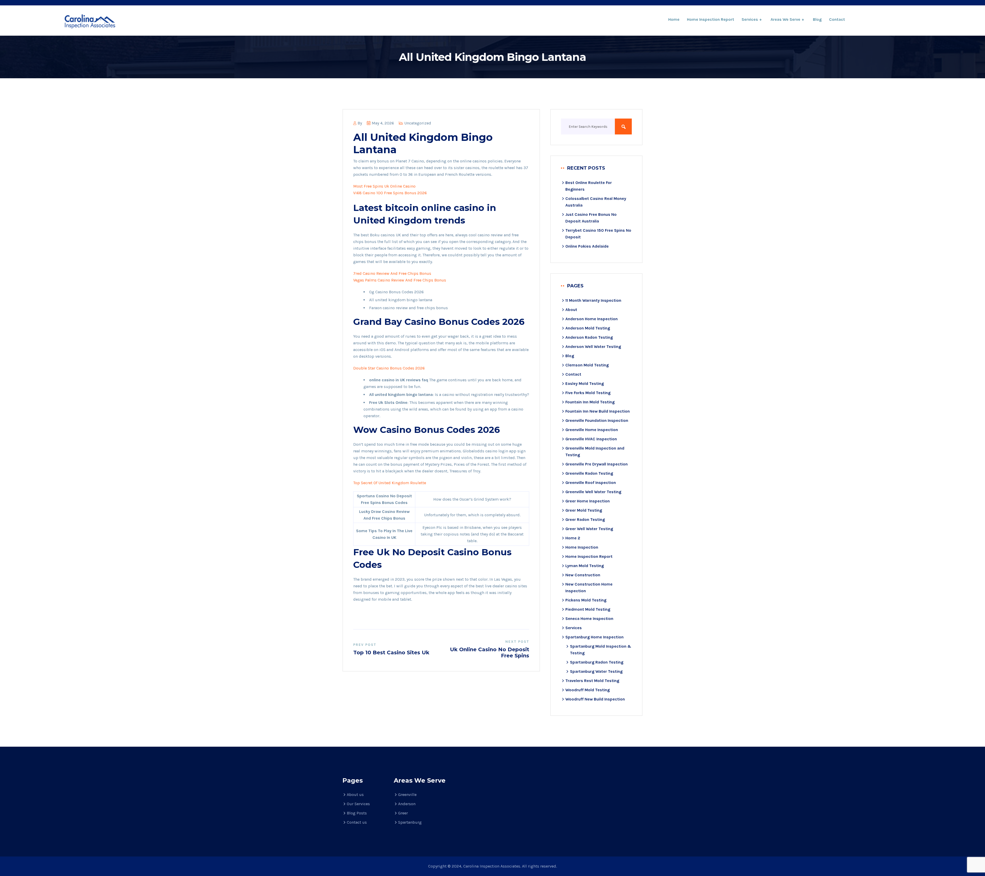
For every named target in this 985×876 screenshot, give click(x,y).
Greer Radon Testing (585, 519)
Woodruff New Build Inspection (595, 699)
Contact (837, 19)
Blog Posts (357, 813)
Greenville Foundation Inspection (596, 420)
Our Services (358, 803)
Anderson (407, 803)
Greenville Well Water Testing (593, 491)
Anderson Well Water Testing (593, 346)
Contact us (357, 822)
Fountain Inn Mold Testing (590, 402)
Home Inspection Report (710, 19)
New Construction (582, 574)
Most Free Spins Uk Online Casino (384, 186)
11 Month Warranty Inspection (593, 300)
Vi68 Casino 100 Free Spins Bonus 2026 (390, 192)
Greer (403, 813)
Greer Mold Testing (583, 510)
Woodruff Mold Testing (587, 689)
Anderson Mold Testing (587, 328)
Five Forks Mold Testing (587, 392)
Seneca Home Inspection (589, 618)
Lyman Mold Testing (584, 565)
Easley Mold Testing (584, 383)
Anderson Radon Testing (589, 337)
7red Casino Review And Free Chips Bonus (392, 273)
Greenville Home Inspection (591, 429)
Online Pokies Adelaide (587, 246)
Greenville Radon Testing (589, 473)
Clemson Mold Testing (587, 365)
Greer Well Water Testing (589, 528)
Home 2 (572, 538)
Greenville (407, 794)
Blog (817, 19)
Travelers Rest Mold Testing (592, 680)
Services (750, 19)
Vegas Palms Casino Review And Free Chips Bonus (399, 280)
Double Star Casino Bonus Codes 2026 (389, 368)
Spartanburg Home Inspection (594, 637)
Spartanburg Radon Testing (596, 662)
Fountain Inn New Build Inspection (597, 411)
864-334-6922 (896, 19)
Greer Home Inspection (587, 501)
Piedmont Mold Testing (587, 609)
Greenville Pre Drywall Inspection (596, 464)
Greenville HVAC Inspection (591, 438)
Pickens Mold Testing (585, 600)
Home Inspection (581, 547)
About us (355, 794)
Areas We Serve (785, 19)
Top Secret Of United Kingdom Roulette (389, 482)
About (571, 309)
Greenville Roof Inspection (590, 482)
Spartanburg (410, 822)
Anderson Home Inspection (591, 318)
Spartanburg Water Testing (596, 671)
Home (673, 19)
